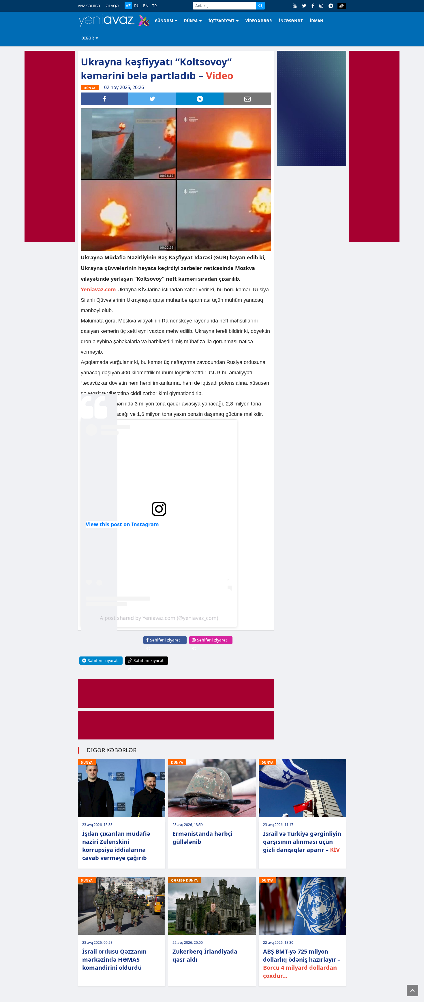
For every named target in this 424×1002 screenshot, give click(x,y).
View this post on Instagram (122, 524)
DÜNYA (191, 20)
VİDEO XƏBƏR (258, 20)
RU (137, 5)
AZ (128, 5)
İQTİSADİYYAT (221, 20)
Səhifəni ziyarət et (163, 644)
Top (412, 990)
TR (154, 5)
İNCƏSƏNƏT (291, 20)
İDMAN (316, 20)
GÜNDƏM (164, 20)
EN (146, 5)
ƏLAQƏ (112, 5)
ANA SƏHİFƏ (89, 5)
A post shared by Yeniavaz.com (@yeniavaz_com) (159, 617)
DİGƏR (87, 38)
